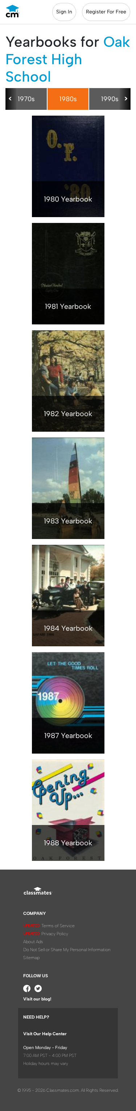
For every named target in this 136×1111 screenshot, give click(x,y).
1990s (110, 99)
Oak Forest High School (67, 59)
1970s (26, 99)
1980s (68, 99)
